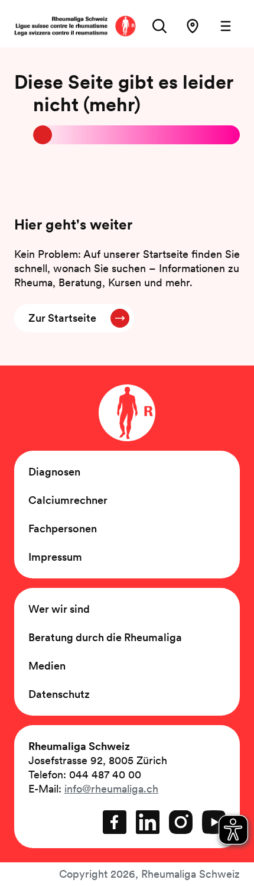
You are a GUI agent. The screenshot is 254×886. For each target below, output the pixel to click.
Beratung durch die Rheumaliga (105, 637)
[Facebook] (114, 822)
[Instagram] (181, 822)
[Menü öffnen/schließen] (225, 26)
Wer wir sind (59, 609)
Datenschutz (59, 694)
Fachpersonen (62, 528)
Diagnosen (54, 471)
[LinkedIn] (147, 822)
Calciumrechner (68, 500)
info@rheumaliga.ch (111, 788)
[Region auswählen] (192, 26)
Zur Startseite (62, 318)
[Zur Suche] (159, 26)
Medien (47, 665)
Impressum (55, 557)
